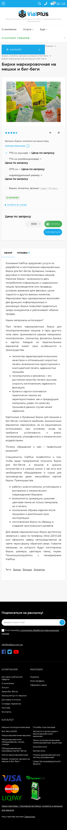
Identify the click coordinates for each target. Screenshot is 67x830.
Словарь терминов (11, 703)
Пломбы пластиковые (44, 727)
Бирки (17, 569)
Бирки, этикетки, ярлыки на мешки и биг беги (25, 56)
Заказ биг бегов (10, 691)
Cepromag (29, 816)
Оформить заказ (38, 685)
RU (58, 3)
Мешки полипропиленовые (16, 727)
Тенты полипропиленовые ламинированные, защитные (47, 741)
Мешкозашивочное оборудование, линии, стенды (13, 742)
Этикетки (39, 569)
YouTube (6, 708)
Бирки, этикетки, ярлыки (23, 188)
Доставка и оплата (11, 699)
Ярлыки (27, 569)
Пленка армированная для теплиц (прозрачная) (46, 756)
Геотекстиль (39, 751)
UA (63, 3)
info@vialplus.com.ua (12, 644)
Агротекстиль (40, 747)
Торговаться (52, 232)
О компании (8, 683)
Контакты (6, 712)
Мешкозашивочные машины (16, 735)
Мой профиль (37, 681)
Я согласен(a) (30, 632)
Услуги (5, 687)
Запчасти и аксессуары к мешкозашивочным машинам (45, 733)
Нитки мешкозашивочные (15, 755)
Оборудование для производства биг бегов (14, 749)
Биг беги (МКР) (9, 731)
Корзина (34, 677)
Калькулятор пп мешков (14, 695)
